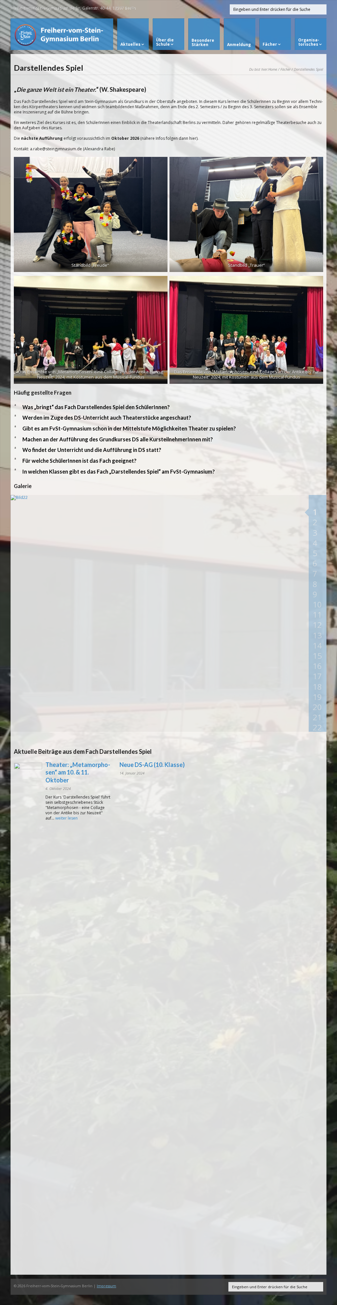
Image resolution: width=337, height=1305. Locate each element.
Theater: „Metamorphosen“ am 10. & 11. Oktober (77, 772)
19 (317, 697)
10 (317, 604)
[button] (168, 407)
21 (317, 717)
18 (317, 686)
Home (272, 69)
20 (317, 707)
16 (317, 666)
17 (317, 676)
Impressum (106, 1285)
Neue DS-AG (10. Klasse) (152, 764)
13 (317, 635)
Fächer (285, 69)
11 (317, 614)
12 (317, 625)
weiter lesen (66, 818)
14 (317, 645)
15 (317, 656)
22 (317, 727)
